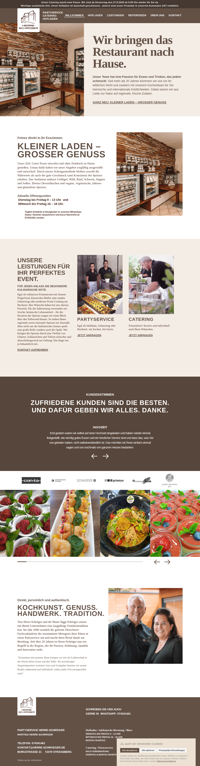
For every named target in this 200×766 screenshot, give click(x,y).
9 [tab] (93, 561)
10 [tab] (102, 561)
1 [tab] (21, 561)
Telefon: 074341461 (31, 743)
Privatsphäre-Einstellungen (172, 750)
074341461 (30, 218)
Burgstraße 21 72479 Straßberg (44, 751)
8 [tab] (84, 561)
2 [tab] (30, 561)
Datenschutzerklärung (166, 761)
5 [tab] (57, 561)
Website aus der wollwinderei (29, 760)
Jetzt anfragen (89, 335)
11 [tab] (111, 561)
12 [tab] (120, 561)
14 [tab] (138, 561)
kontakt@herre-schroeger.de (41, 747)
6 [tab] (66, 561)
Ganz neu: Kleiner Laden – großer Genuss (129, 102)
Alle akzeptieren (129, 750)
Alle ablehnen (148, 750)
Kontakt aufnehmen (32, 349)
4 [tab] (48, 561)
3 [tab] (39, 561)
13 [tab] (129, 561)
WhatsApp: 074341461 (115, 713)
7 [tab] (75, 561)
